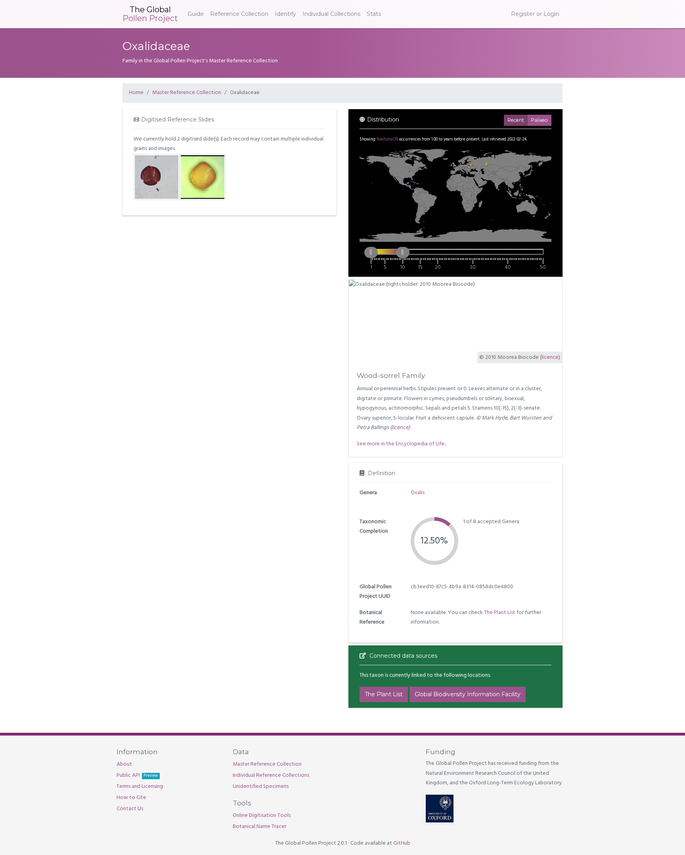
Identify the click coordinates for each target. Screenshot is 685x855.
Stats (374, 13)
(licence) (550, 357)
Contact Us (130, 808)
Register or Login (535, 13)
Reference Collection (239, 13)
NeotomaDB (387, 139)
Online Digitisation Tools (262, 815)
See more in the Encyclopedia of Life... (402, 444)
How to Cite (131, 797)
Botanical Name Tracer (259, 826)
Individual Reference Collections (271, 775)
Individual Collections (331, 13)
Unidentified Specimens (261, 786)
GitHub (401, 843)
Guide (196, 13)
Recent (515, 120)
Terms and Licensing (140, 786)
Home (136, 92)
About (124, 764)
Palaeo (539, 120)
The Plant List (499, 612)
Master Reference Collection (186, 92)
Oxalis (418, 492)
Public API (137, 775)
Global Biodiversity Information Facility (467, 694)
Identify (285, 13)
